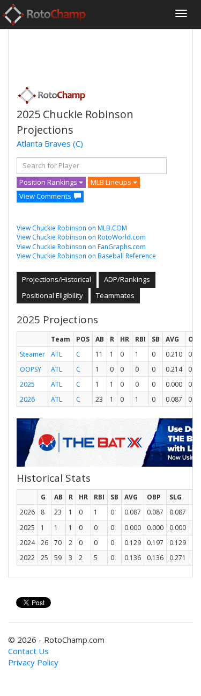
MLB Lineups (112, 182)
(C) (78, 143)
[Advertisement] (102, 54)
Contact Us (28, 651)
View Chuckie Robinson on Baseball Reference (86, 255)
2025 (27, 384)
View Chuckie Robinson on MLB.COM (72, 228)
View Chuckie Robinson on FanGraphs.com (81, 246)
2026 (27, 399)
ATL (56, 354)
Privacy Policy (33, 662)
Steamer (32, 354)
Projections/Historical (56, 279)
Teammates (115, 295)
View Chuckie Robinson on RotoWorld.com (81, 237)
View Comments (45, 196)
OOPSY (30, 369)
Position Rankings (49, 182)
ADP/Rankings (127, 279)
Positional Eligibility (52, 295)
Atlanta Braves (44, 143)
